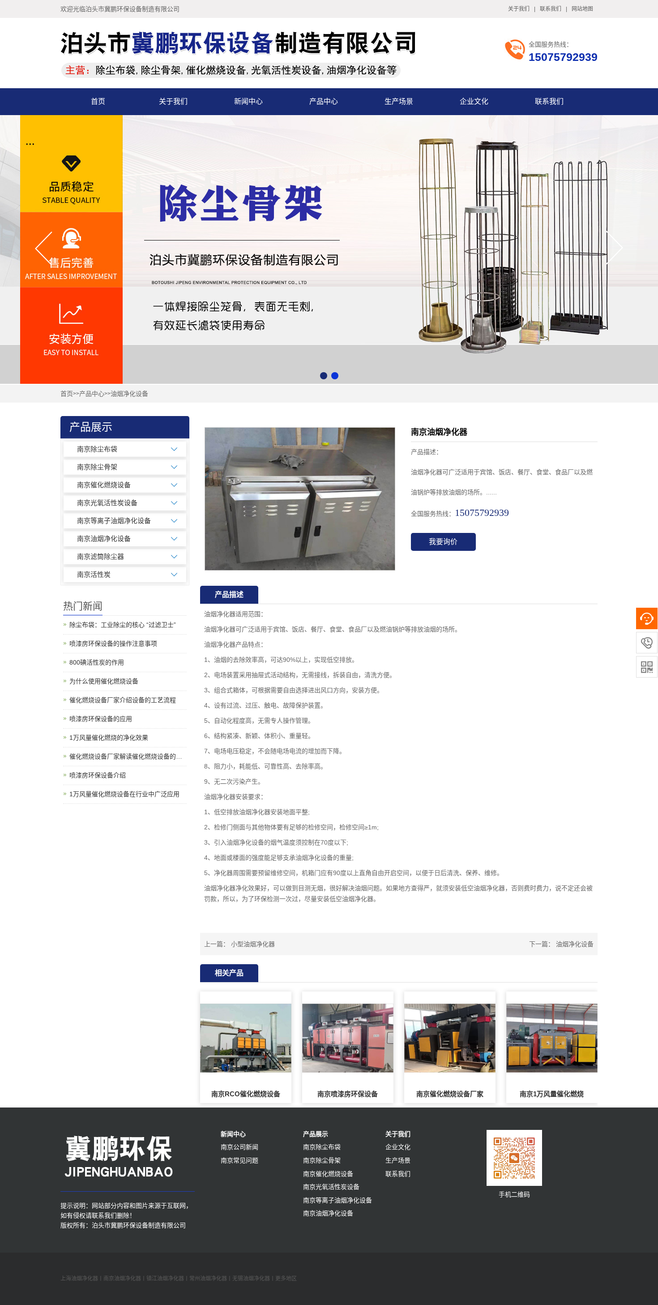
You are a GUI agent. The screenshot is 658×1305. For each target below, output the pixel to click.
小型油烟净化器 (253, 944)
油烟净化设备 (129, 394)
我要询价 (443, 541)
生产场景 (399, 101)
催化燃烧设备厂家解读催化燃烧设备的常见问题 (128, 756)
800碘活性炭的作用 (96, 662)
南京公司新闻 (239, 1146)
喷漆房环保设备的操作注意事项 (113, 643)
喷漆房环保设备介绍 (97, 775)
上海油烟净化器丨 (81, 1278)
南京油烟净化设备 (104, 538)
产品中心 (323, 101)
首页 (98, 101)
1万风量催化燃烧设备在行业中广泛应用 (124, 794)
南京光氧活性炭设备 (107, 503)
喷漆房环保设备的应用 (100, 718)
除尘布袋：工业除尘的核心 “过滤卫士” (122, 624)
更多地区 (286, 1278)
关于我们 (519, 9)
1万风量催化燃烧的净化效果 (108, 737)
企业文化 (474, 101)
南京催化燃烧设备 (104, 485)
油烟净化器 (219, 614)
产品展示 (315, 1134)
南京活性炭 (94, 574)
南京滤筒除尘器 (100, 556)
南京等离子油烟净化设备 (114, 520)
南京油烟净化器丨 (124, 1278)
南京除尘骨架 (97, 467)
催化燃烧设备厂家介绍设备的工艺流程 (122, 700)
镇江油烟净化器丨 (167, 1278)
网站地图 (582, 9)
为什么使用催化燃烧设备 (103, 681)
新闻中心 (248, 101)
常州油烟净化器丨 (210, 1278)
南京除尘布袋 (97, 449)
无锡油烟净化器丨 (253, 1278)
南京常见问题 (239, 1160)
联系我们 (550, 9)
